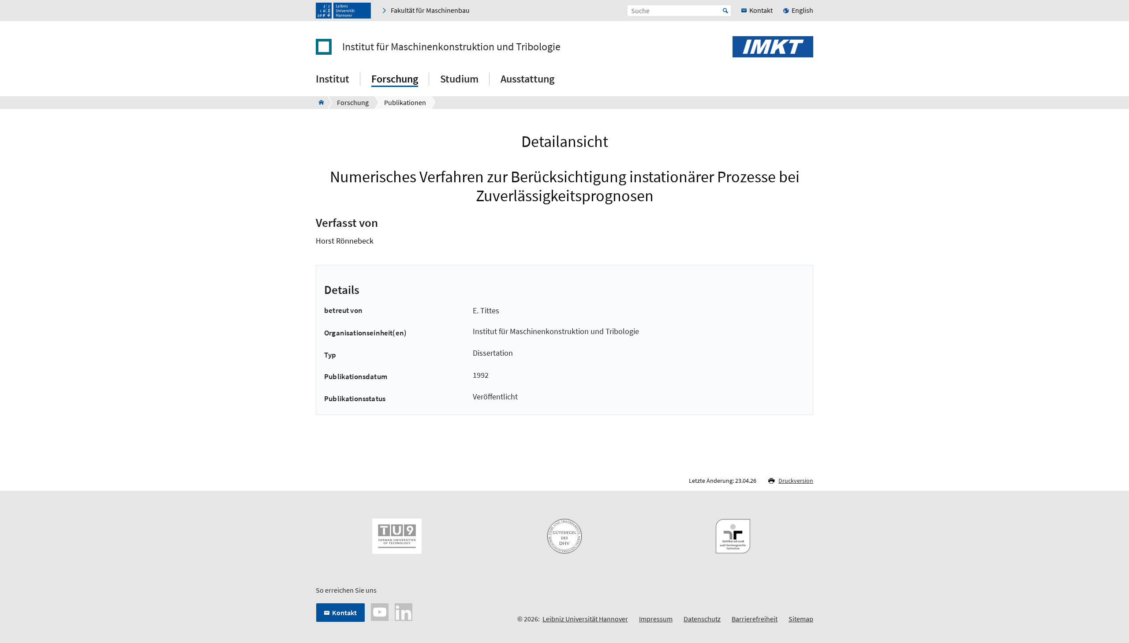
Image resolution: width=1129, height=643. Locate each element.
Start (725, 10)
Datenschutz (702, 618)
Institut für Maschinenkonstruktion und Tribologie (451, 46)
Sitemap (801, 618)
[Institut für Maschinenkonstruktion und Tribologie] (318, 102)
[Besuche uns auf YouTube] (379, 611)
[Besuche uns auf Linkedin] (403, 611)
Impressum (656, 618)
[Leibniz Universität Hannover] (343, 11)
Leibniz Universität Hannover (585, 618)
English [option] (802, 10)
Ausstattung (527, 79)
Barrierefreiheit (755, 618)
